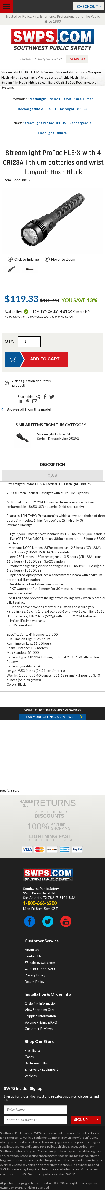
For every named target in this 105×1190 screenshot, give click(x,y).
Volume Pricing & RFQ (41, 1022)
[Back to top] (88, 1173)
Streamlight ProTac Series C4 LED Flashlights (53, 77)
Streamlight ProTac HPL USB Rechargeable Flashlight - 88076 (52, 128)
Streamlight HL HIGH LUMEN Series (27, 72)
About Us (32, 950)
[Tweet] (52, 396)
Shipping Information (40, 1016)
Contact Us (33, 956)
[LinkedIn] (20, 401)
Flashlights (32, 1050)
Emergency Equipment (41, 1069)
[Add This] (37, 396)
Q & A (52, 475)
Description (52, 464)
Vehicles (31, 1076)
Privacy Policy (35, 975)
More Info (83, 312)
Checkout (87, 6)
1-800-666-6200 (43, 969)
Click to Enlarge (26, 259)
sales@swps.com (42, 963)
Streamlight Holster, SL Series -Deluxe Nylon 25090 (58, 436)
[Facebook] (44, 396)
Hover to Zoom (63, 259)
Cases (29, 1057)
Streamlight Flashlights (18, 82)
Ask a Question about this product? (31, 383)
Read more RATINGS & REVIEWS (48, 717)
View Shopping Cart (39, 1010)
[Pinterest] (27, 401)
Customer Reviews (38, 1029)
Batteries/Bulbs (36, 1063)
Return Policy (34, 982)
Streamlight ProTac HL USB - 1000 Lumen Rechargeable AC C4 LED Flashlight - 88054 (52, 104)
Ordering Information (41, 1003)
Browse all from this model (28, 409)
